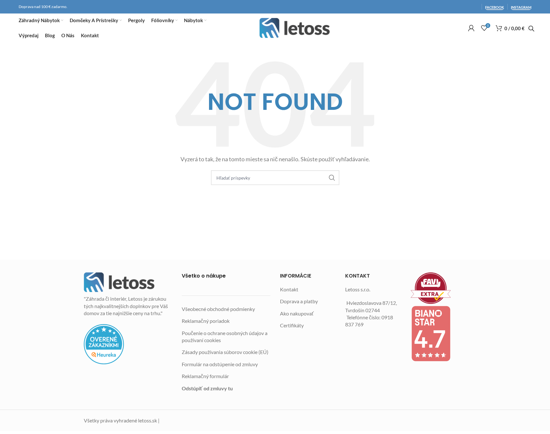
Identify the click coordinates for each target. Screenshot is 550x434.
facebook (494, 7)
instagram (521, 7)
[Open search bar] (531, 28)
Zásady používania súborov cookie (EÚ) (225, 352)
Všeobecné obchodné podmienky (218, 309)
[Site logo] (294, 28)
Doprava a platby (299, 301)
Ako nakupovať (297, 313)
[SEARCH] (332, 177)
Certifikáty (292, 325)
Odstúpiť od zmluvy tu (207, 388)
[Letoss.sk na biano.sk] (439, 333)
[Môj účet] (471, 28)
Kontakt (289, 289)
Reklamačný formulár (205, 376)
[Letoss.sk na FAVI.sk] (439, 288)
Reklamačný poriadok (206, 321)
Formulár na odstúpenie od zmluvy (220, 364)
